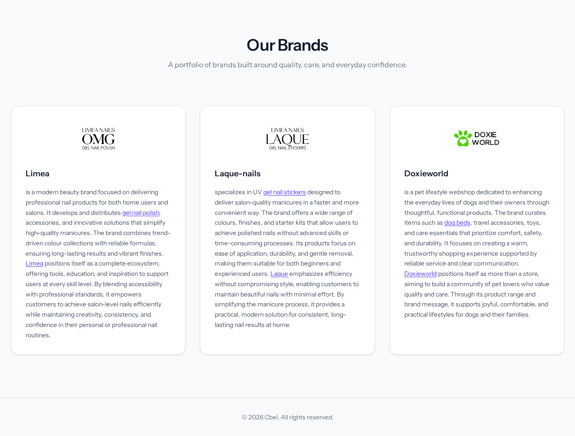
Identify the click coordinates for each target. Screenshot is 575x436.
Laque (279, 274)
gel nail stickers (284, 192)
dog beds (457, 222)
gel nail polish (140, 213)
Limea (37, 174)
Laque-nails (238, 174)
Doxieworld (426, 174)
